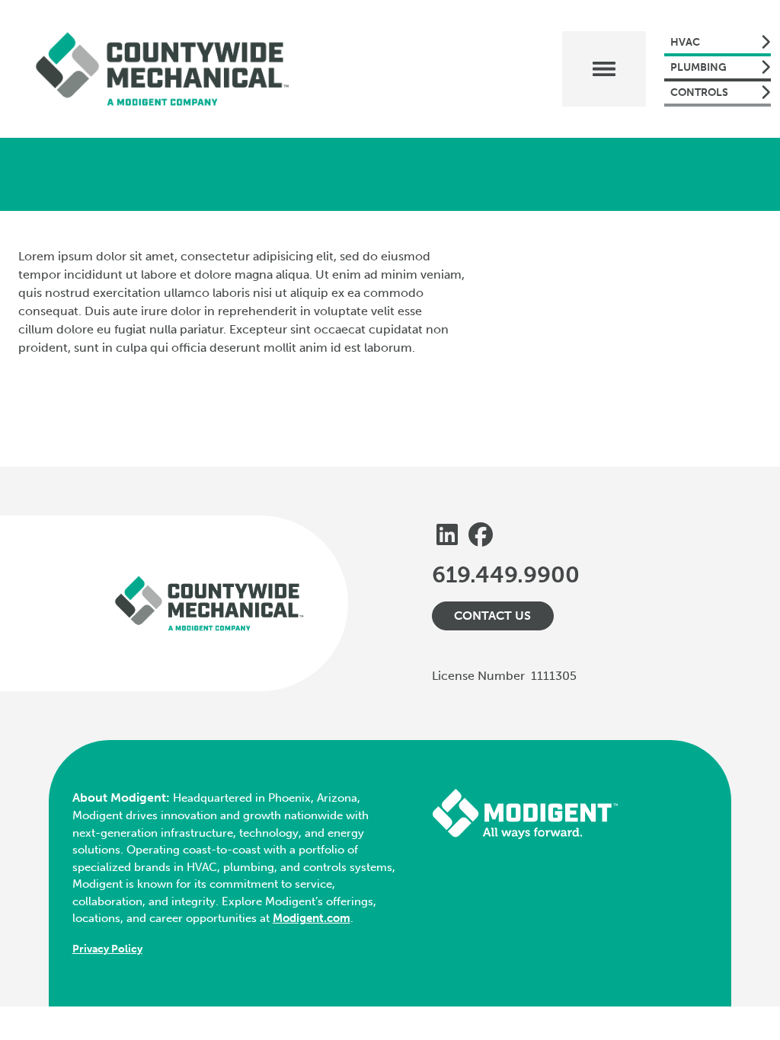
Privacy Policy (107, 949)
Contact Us (492, 615)
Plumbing (698, 67)
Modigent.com (311, 918)
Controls (699, 92)
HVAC (685, 42)
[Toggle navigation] (604, 69)
